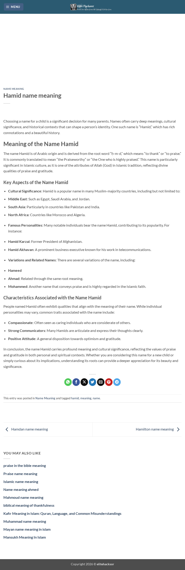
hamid (75, 398)
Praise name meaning (20, 473)
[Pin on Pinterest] (109, 382)
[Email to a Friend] (100, 382)
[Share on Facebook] (76, 382)
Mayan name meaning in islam (27, 529)
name (96, 398)
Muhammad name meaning (24, 521)
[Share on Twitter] (92, 382)
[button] (14, 7)
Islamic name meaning (20, 481)
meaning (85, 398)
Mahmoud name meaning (23, 497)
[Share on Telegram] (117, 382)
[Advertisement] (92, 54)
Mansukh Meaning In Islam (24, 537)
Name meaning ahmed (21, 489)
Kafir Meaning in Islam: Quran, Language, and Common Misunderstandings (62, 513)
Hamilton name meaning (155, 429)
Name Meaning (13, 88)
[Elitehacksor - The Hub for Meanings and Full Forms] (92, 6)
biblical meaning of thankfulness (28, 505)
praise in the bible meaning (24, 465)
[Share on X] (84, 382)
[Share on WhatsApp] (68, 382)
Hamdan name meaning (29, 429)
